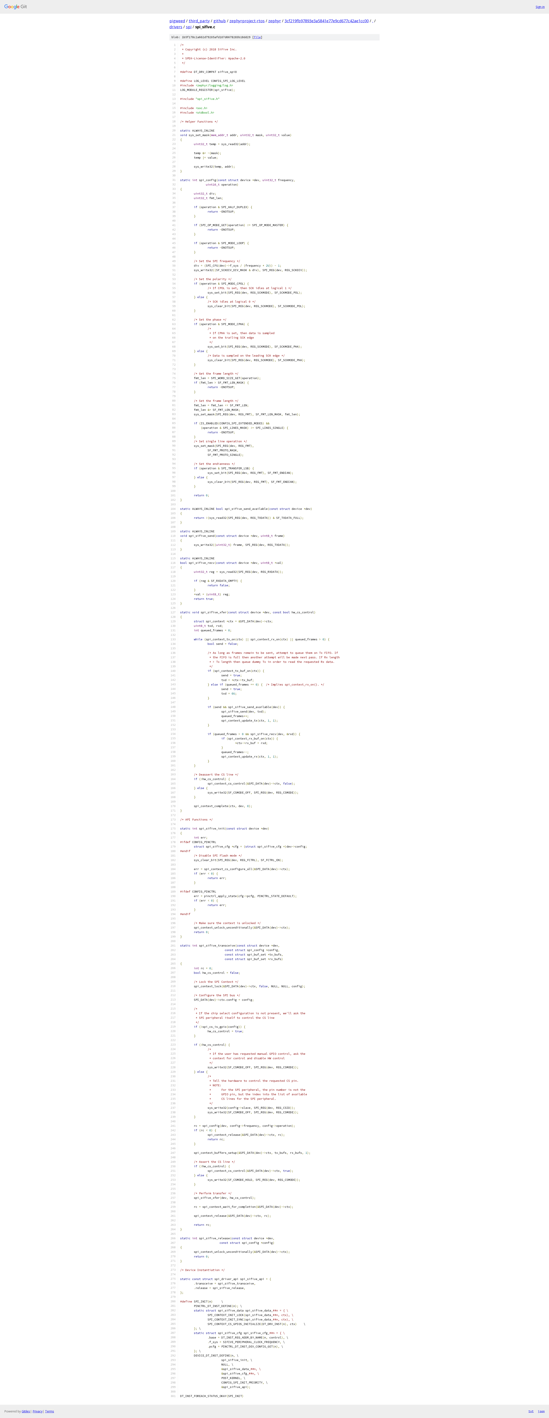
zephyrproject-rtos (247, 20)
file (257, 37)
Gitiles (26, 1411)
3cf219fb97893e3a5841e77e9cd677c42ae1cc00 (327, 20)
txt (531, 1411)
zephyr (274, 20)
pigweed (177, 20)
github (219, 20)
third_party (199, 20)
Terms (49, 1411)
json (541, 1411)
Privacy (37, 1411)
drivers (175, 26)
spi (189, 26)
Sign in (540, 7)
